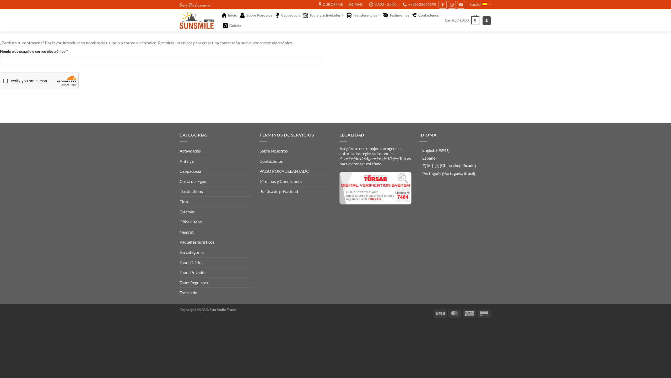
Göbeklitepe (191, 221)
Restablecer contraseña (34, 98)
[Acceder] (487, 20)
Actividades (190, 150)
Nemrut (187, 231)
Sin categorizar (193, 252)
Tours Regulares (194, 282)
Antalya (187, 161)
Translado (188, 292)
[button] (462, 20)
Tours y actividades (325, 15)
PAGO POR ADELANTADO (284, 171)
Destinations (191, 191)
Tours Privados (193, 272)
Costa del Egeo (193, 181)
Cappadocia (290, 15)
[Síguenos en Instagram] (452, 4)
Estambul (188, 211)
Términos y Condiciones (280, 181)
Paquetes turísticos (197, 241)
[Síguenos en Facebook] (443, 4)
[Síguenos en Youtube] (461, 4)
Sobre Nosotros (259, 15)
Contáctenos (428, 15)
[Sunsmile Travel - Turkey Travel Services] (197, 20)
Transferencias (365, 15)
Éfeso (185, 201)
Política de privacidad (278, 191)
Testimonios (399, 15)
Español (475, 4)
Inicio (232, 15)
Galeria (235, 25)
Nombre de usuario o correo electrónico (43, 51)
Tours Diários (191, 262)
